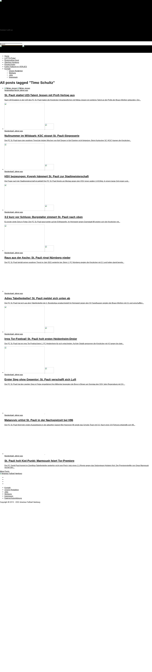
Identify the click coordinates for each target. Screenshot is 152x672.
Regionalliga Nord (11, 9)
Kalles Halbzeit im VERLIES (15, 15)
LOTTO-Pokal (9, 7)
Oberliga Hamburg (11, 11)
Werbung (12, 22)
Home (6, 5)
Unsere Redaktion (16, 20)
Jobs (11, 24)
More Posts (4, 471)
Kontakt (7, 18)
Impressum (13, 26)
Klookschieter (9, 13)
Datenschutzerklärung (13, 498)
